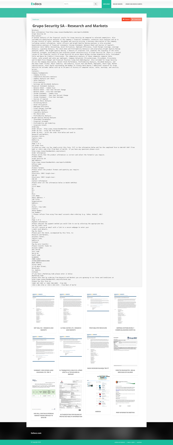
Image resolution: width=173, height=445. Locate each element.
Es (36, 4)
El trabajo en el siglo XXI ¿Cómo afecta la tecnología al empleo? (70, 372)
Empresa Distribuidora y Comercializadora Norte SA (125, 329)
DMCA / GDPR (131, 442)
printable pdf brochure (98, 328)
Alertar (139, 442)
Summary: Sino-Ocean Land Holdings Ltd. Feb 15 (43, 371)
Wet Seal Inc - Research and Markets (43, 329)
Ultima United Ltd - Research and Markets (70, 329)
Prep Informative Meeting (125, 412)
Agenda (98, 411)
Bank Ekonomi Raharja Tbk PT (98, 368)
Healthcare (35, 19)
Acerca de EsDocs (120, 442)
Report (127, 19)
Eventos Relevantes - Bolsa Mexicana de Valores (125, 371)
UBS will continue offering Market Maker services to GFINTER (44, 415)
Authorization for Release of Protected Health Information (70, 415)
